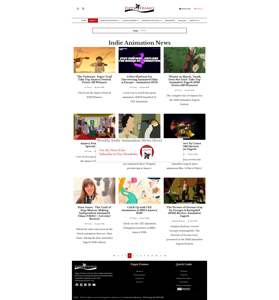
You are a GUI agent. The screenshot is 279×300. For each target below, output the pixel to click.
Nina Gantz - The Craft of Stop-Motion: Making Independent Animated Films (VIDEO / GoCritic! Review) (94, 213)
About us (139, 271)
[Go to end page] (165, 255)
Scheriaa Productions (132, 297)
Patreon (199, 9)
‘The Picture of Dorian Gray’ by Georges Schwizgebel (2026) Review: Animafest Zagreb (184, 211)
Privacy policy (139, 275)
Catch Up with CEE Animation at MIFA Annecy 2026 (139, 210)
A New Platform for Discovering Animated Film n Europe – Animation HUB (139, 79)
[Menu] (78, 8)
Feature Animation (183, 285)
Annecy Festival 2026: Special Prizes (94, 145)
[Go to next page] (161, 255)
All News (183, 271)
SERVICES (182, 20)
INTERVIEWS (170, 20)
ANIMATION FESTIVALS (151, 20)
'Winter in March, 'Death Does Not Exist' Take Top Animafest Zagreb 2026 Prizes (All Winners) (184, 81)
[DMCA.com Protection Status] (183, 289)
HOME (83, 20)
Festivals (183, 275)
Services (139, 282)
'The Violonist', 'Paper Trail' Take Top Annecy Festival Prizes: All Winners (94, 79)
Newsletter (186, 9)
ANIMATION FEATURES (108, 20)
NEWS (92, 20)
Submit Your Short (183, 278)
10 (156, 256)
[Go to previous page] (118, 255)
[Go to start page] (114, 255)
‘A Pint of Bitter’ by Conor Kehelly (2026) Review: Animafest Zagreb (184, 146)
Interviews (184, 282)
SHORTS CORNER (129, 20)
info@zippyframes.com (84, 281)
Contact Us (139, 278)
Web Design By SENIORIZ (153, 297)
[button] (83, 8)
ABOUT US (193, 20)
